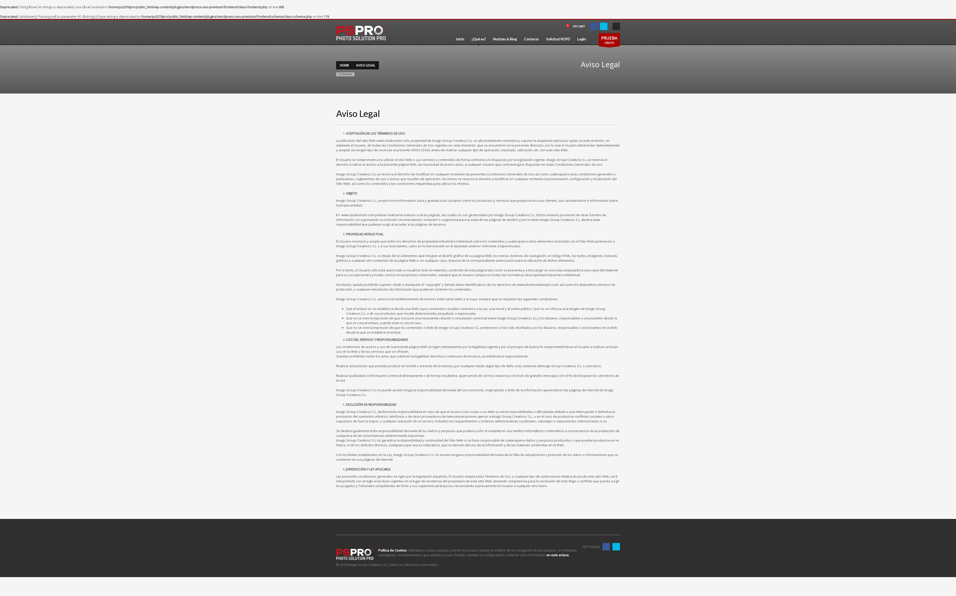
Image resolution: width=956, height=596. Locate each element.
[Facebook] (594, 26)
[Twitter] (603, 26)
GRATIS (609, 40)
